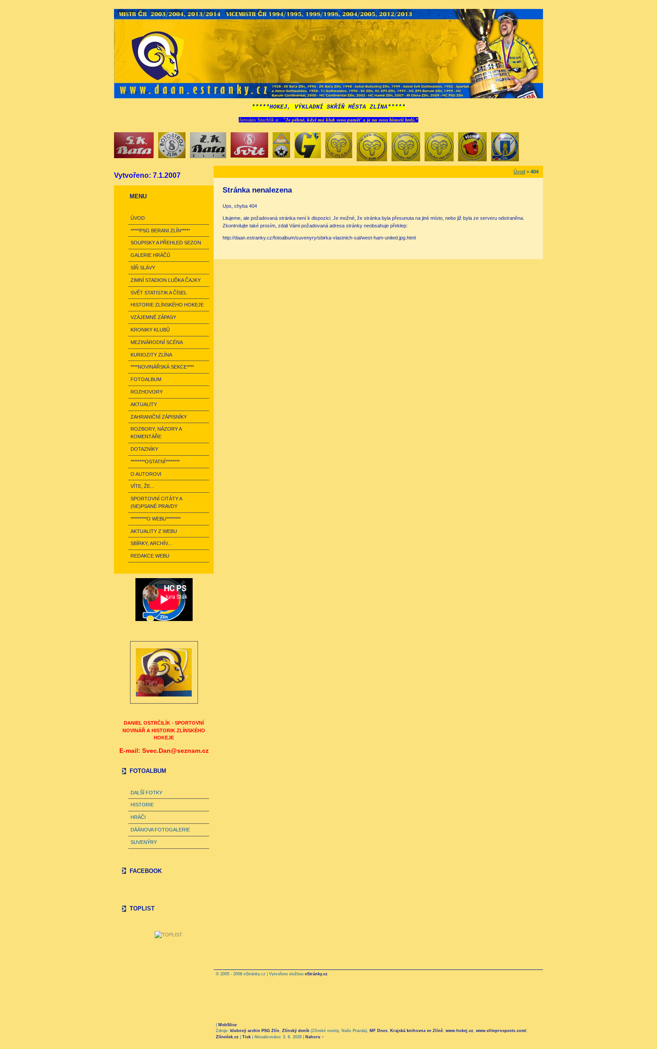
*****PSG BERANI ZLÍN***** (160, 230)
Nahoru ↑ (314, 1037)
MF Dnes (378, 1030)
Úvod (138, 218)
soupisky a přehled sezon (166, 242)
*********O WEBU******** (156, 518)
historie (142, 804)
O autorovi (146, 474)
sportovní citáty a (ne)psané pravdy (156, 502)
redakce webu (150, 555)
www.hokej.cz (459, 1030)
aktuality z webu (154, 531)
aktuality (144, 404)
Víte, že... (142, 486)
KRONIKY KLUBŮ (150, 329)
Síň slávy (143, 267)
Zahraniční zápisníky (159, 417)
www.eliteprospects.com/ (501, 1030)
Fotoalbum (146, 379)
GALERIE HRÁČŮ (150, 255)
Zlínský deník (295, 1030)
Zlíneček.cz (227, 1037)
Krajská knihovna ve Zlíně (416, 1030)
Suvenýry (144, 842)
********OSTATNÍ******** (155, 461)
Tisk (246, 1037)
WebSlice (227, 1025)
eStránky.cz (316, 974)
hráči (138, 817)
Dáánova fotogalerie (160, 829)
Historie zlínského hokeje (167, 304)
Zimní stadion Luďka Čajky (166, 280)
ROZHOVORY (147, 391)
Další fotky (146, 792)
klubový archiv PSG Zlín (254, 1030)
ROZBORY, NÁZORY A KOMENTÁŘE (156, 432)
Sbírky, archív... (151, 543)
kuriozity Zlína (151, 354)
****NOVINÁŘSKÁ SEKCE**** (162, 366)
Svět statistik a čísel (159, 292)
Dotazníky (144, 449)
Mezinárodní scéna (157, 342)
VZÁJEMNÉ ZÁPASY (153, 317)
